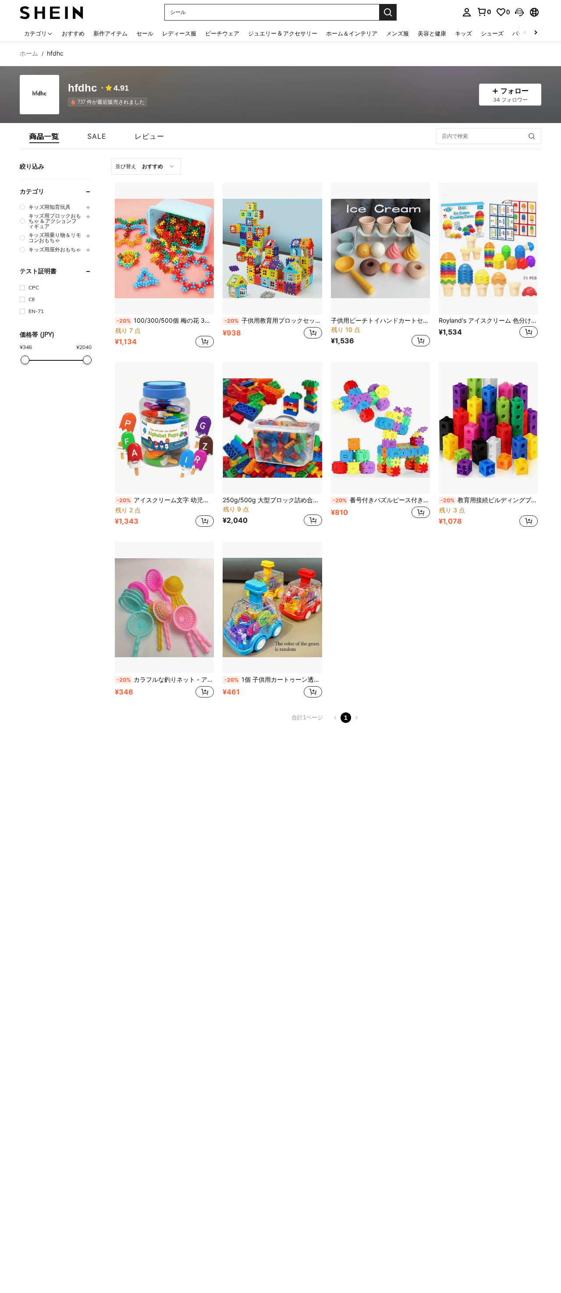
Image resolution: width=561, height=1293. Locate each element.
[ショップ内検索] (532, 136)
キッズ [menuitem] (463, 33)
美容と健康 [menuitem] (432, 33)
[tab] (44, 136)
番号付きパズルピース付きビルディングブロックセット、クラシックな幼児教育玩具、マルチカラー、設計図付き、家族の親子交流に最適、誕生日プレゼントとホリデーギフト (381, 500)
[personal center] (467, 12)
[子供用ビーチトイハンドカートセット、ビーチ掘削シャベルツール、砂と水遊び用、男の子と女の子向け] (380, 248)
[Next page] (356, 717)
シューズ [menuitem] (492, 33)
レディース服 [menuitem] (179, 33)
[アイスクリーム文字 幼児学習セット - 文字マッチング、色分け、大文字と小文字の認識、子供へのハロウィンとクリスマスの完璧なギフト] (164, 428)
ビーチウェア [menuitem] (222, 33)
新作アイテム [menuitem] (110, 33)
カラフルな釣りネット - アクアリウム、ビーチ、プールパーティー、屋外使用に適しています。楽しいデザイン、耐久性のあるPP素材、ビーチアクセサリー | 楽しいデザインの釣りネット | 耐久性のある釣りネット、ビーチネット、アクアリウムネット (165, 679)
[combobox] (146, 166)
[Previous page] (335, 717)
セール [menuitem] (144, 33)
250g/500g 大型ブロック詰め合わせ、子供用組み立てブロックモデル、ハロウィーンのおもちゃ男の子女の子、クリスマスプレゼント (272, 500)
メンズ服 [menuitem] (397, 33)
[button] (519, 12)
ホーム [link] (29, 53)
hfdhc (82, 88)
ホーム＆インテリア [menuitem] (351, 33)
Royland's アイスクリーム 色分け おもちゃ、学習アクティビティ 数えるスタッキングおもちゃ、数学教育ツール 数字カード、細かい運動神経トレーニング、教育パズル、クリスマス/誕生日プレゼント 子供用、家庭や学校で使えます (488, 320)
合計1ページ (307, 717)
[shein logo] (51, 12)
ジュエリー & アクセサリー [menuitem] (282, 33)
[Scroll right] (536, 33)
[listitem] (109, 102)
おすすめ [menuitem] (73, 33)
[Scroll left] (525, 33)
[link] (483, 12)
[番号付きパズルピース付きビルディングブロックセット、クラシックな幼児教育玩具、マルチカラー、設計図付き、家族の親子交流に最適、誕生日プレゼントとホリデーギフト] (380, 428)
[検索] (388, 12)
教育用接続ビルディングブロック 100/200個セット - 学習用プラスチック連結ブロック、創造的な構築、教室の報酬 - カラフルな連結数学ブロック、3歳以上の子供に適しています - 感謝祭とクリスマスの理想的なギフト (489, 500)
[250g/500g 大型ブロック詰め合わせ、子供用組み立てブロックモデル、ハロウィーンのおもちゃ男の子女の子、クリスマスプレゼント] (272, 428)
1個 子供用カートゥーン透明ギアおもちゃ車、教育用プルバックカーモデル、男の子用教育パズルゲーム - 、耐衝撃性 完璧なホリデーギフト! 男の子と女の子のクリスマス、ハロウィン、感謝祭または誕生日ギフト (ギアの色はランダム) (273, 679)
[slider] (25, 360)
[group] (56, 207)
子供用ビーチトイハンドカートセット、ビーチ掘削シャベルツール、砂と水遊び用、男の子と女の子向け (380, 320)
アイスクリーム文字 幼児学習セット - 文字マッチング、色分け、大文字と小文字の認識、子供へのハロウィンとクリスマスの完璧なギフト (165, 500)
